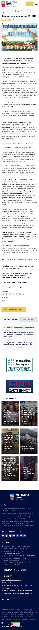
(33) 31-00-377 (11, 564)
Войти (30, 4)
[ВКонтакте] (3, 294)
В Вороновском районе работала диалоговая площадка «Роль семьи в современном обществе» (9, 441)
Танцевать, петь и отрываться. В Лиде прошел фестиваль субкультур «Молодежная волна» (28, 415)
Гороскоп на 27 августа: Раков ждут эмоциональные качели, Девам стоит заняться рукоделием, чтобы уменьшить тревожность (18, 344)
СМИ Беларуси (6, 588)
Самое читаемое (28, 320)
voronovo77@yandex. (26, 555)
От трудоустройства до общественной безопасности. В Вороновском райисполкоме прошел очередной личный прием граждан (19, 334)
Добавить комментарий (15, 309)
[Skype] (20, 294)
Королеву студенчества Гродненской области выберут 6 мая (28, 471)
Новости (10, 10)
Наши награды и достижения (14, 570)
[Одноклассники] (6, 294)
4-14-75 (22, 560)
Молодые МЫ (31, 10)
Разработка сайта (7, 626)
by (34, 555)
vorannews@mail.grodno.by (12, 553)
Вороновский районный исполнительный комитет (17, 593)
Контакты (6, 542)
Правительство (6, 582)
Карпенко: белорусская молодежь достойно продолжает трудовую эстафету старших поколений (10, 415)
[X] (9, 294)
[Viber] (13, 294)
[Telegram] (23, 294)
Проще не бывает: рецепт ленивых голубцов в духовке (19, 327)
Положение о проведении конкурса (15, 282)
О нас (4, 504)
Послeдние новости (10, 320)
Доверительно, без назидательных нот (28, 447)
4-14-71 (24, 562)
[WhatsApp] (16, 294)
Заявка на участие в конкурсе (13, 287)
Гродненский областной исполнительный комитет (17, 591)
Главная (4, 10)
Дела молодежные (20, 10)
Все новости (19, 348)
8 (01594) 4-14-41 (20, 558)
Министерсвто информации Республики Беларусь (17, 585)
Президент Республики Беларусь (11, 580)
